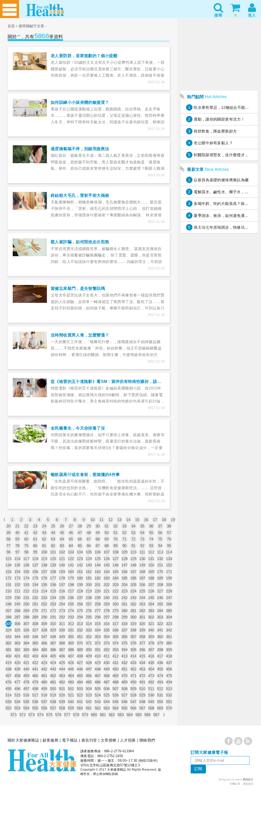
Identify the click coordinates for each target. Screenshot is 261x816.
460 (35, 675)
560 (80, 708)
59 (17, 539)
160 (71, 571)
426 (71, 662)
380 (169, 643)
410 (98, 656)
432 (124, 662)
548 (142, 702)
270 (35, 610)
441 (35, 669)
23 (35, 526)
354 (106, 636)
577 (67, 715)
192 (17, 584)
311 (62, 623)
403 (35, 656)
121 (62, 558)
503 (80, 689)
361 (169, 636)
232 (35, 597)
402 (26, 656)
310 (53, 623)
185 (124, 578)
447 (89, 669)
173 (17, 578)
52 (124, 532)
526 (115, 695)
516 (26, 695)
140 (62, 565)
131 (151, 558)
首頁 (11, 26)
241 (115, 597)
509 (133, 689)
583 (121, 715)
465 (80, 675)
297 (106, 617)
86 (89, 545)
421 (26, 662)
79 (26, 545)
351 (80, 636)
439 (17, 669)
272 (53, 610)
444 (62, 669)
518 (44, 695)
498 (35, 689)
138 (44, 565)
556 (44, 708)
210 (8, 591)
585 (138, 715)
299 (124, 617)
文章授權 (108, 740)
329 (53, 630)
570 (169, 708)
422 (35, 662)
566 (133, 708)
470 (124, 675)
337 (124, 630)
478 (26, 682)
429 (98, 662)
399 (169, 649)
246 (160, 597)
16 (146, 519)
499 (44, 689)
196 (53, 584)
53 (133, 532)
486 (98, 682)
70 (115, 539)
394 (124, 649)
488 (115, 682)
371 (89, 643)
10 (92, 519)
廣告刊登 (89, 740)
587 (156, 715)
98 (26, 552)
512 (160, 689)
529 (142, 695)
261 (124, 604)
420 (17, 662)
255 (71, 604)
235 (62, 597)
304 (169, 617)
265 (160, 604)
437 (169, 662)
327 (35, 630)
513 (169, 689)
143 (89, 565)
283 (151, 610)
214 (44, 591)
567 (142, 708)
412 (115, 656)
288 (26, 617)
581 (103, 715)
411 (106, 656)
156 (35, 571)
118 (35, 558)
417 (160, 656)
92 (142, 545)
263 (142, 604)
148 (133, 565)
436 (160, 662)
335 (106, 630)
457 (8, 675)
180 (80, 578)
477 (17, 682)
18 (164, 519)
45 (62, 532)
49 (98, 532)
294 (80, 617)
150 (151, 565)
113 (160, 552)
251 (35, 604)
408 (80, 656)
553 (17, 708)
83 (62, 545)
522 (80, 695)
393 (115, 649)
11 (101, 519)
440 (26, 669)
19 (173, 519)
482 (62, 682)
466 (89, 675)
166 (124, 571)
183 (106, 578)
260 (115, 604)
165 (115, 571)
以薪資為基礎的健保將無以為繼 (221, 180)
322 (160, 623)
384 (35, 649)
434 (142, 662)
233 (44, 597)
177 (53, 578)
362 (8, 643)
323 (169, 623)
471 (133, 675)
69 (107, 539)
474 (160, 675)
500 (53, 689)
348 (53, 636)
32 (115, 526)
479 (35, 682)
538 (53, 702)
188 (151, 578)
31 (107, 526)
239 (98, 597)
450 (115, 669)
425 (62, 662)
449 (106, 669)
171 (169, 571)
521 (71, 695)
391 (98, 649)
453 (142, 669)
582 (112, 715)
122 (71, 558)
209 (169, 584)
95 (169, 545)
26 (62, 526)
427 (80, 662)
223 (124, 591)
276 (89, 610)
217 (71, 591)
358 (142, 636)
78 (17, 545)
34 (133, 526)
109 (124, 552)
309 (44, 623)
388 (71, 649)
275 (80, 610)
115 (8, 558)
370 (80, 643)
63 (53, 539)
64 (62, 539)
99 (35, 552)
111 (142, 552)
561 (89, 708)
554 (26, 708)
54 (142, 532)
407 (71, 656)
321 (151, 623)
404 (44, 656)
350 (71, 636)
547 (133, 702)
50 (107, 532)
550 (160, 702)
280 (124, 610)
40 (17, 532)
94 (160, 545)
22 (26, 526)
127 (115, 558)
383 (26, 649)
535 (26, 702)
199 (80, 584)
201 (98, 584)
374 (115, 643)
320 (142, 623)
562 (98, 708)
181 (89, 578)
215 (53, 591)
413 (124, 656)
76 (169, 539)
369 (71, 643)
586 (147, 715)
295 (89, 617)
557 (53, 708)
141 (71, 565)
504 (89, 689)
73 (142, 539)
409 (89, 656)
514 (8, 695)
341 (160, 630)
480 (44, 682)
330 (62, 630)
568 (151, 708)
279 (115, 610)
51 (115, 532)
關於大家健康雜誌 (23, 740)
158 (53, 571)
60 (26, 539)
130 (142, 558)
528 (133, 695)
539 (62, 702)
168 (142, 571)
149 (142, 565)
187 (142, 578)
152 (169, 565)
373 (106, 643)
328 (44, 630)
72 (133, 539)
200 (89, 584)
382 (17, 649)
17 (155, 519)
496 (17, 689)
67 (89, 539)
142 (80, 565)
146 (115, 565)
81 (44, 545)
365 (35, 643)
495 (8, 689)
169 (151, 571)
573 (31, 715)
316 (106, 623)
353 (98, 636)
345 (26, 636)
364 (26, 643)
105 (89, 552)
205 (133, 584)
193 (26, 584)
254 (62, 604)
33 (124, 526)
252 (44, 604)
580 (94, 715)
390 (89, 649)
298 (115, 617)
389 (80, 649)
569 (160, 708)
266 (169, 604)
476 (8, 682)
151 (160, 565)
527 (124, 695)
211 (17, 591)
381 (8, 649)
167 (133, 571)
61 (35, 539)
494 (169, 682)
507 (115, 689)
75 (160, 539)
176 (44, 578)
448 (98, 669)
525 (106, 695)
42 (35, 532)
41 (26, 532)
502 (71, 689)
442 (44, 669)
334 (98, 630)
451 (124, 669)
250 (26, 604)
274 (71, 610)
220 (98, 591)
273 (62, 610)
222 (115, 591)
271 (44, 610)
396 (142, 649)
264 (151, 604)
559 (71, 708)
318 (124, 623)
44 (53, 532)
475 (169, 675)
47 (80, 532)
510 (142, 689)
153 (8, 571)
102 (62, 552)
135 (17, 565)
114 (169, 552)
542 (89, 702)
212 (26, 591)
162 (89, 571)
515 (17, 695)
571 (13, 715)
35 (142, 526)
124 (89, 558)
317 (115, 623)
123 (80, 558)
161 (80, 571)
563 (106, 708)
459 (26, 675)
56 (160, 532)
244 (142, 597)
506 (106, 689)
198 (71, 584)
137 (35, 565)
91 (133, 545)
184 (115, 578)
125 (98, 558)
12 (110, 519)
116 (17, 558)
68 (98, 539)
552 (8, 708)
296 (98, 617)
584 (129, 715)
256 (80, 604)
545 (115, 702)
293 (71, 617)
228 (169, 591)
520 (62, 695)
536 (35, 702)
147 (124, 565)
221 (106, 591)
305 (8, 623)
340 (151, 630)
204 (124, 584)
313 (80, 623)
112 (151, 552)
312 (71, 623)
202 (106, 584)
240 (106, 597)
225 (142, 591)
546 (124, 702)
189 (160, 578)
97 (17, 552)
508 (124, 689)
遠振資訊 (248, 783)
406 (62, 656)
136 (26, 565)
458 (17, 675)
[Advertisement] (219, 378)
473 (151, 675)
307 (26, 623)
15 (137, 519)
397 (151, 649)
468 (106, 675)
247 (169, 597)
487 (106, 682)
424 (53, 662)
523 (89, 695)
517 (35, 695)
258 (98, 604)
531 (160, 695)
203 (115, 584)
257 (89, 604)
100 (44, 552)
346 (35, 636)
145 (106, 565)
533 (8, 702)
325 (17, 630)
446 (80, 669)
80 (35, 545)
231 (26, 597)
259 (106, 604)
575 (49, 715)
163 (98, 571)
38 (169, 526)
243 (133, 597)
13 (119, 519)
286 (8, 617)
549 (151, 702)
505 (98, 689)
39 (8, 532)
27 (71, 526)
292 (62, 617)
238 (89, 597)
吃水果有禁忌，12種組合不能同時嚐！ (227, 107)
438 (8, 669)
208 (160, 584)
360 (160, 636)
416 (151, 656)
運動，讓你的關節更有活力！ (219, 119)
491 (142, 682)
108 (115, 552)
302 (151, 617)
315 (98, 623)
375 (124, 643)
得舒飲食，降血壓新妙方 (215, 131)
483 (71, 682)
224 (133, 591)
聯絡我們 (147, 740)
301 (142, 617)
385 (44, 649)
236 (71, 597)
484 (80, 682)
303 (160, 617)
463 (62, 675)
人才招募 (128, 740)
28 (80, 526)
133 (169, 558)
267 (8, 610)
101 (53, 552)
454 (151, 669)
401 (17, 656)
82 (53, 545)
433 (133, 662)
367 (53, 643)
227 (160, 591)
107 (106, 552)
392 (106, 649)
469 (115, 675)
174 (26, 578)
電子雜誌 (70, 740)
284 (160, 610)
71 (124, 539)
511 (151, 689)
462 (53, 675)
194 (35, 584)
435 (151, 662)
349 (62, 636)
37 (160, 526)
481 (53, 682)
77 (8, 545)
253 (53, 604)
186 (133, 578)
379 (160, 643)
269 (26, 610)
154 (17, 571)
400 (8, 656)
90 (124, 545)
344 (17, 636)
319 (133, 623)
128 (124, 558)
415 (142, 656)
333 (89, 630)
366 (44, 643)
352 (89, 636)
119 (44, 558)
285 (169, 610)
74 (151, 539)
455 (160, 669)
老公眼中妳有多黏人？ (213, 143)
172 (8, 578)
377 (142, 643)
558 (62, 708)
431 (115, 662)
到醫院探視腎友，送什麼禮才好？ (223, 155)
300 (133, 617)
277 (98, 610)
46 (71, 532)
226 (151, 591)
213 (35, 591)
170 (160, 571)
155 (26, 571)
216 (62, 591)
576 (58, 715)
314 (89, 623)
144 (98, 565)
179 (71, 578)
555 (35, 708)
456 (169, 669)
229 (8, 597)
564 (115, 708)
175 (35, 578)
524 (98, 695)
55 (151, 532)
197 (62, 584)
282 (142, 610)
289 (35, 617)
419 (8, 662)
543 (98, 702)
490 (133, 682)
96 (8, 552)
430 (106, 662)
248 (8, 604)
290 (44, 617)
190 (169, 578)
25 (53, 526)
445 (71, 669)
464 (71, 675)
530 (151, 695)
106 (98, 552)
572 (22, 715)
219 (89, 591)
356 (124, 636)
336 (115, 630)
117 (26, 558)
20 (8, 526)
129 (133, 558)
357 (133, 636)
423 (44, 662)
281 (133, 610)
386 (53, 649)
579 (85, 715)
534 (17, 702)
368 (62, 643)
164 (106, 571)
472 (142, 675)
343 (8, 636)
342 (169, 630)
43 (44, 532)
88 (107, 545)
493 (160, 682)
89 (115, 545)
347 (44, 636)
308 (35, 623)
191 (8, 584)
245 (151, 597)
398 (160, 649)
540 (71, 702)
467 (98, 675)
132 (160, 558)
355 (115, 636)
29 (89, 526)
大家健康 (42, 760)
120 (53, 558)
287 (17, 617)
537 (44, 702)
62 (44, 539)
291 (53, 617)
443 (53, 669)
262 (133, 604)
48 (89, 532)
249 (17, 604)
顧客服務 (50, 740)
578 (76, 715)
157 (44, 571)
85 (80, 545)
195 (44, 584)
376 (133, 643)
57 (169, 532)
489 (124, 682)
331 (71, 630)
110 (133, 552)
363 (17, 643)
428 (89, 662)
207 (151, 584)
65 (71, 539)
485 (89, 682)
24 (44, 526)
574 (40, 715)
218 (80, 591)
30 (98, 526)
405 (53, 656)
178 (62, 578)
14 (128, 519)
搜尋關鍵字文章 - (33, 26)
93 (151, 545)
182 (98, 578)
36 (151, 526)
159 (62, 571)
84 (71, 545)
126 (106, 558)
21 (17, 526)
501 (62, 689)
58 (8, 539)
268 (17, 610)
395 (133, 649)
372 (98, 643)
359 (151, 636)
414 (133, 656)
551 (169, 702)
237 (80, 597)
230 (17, 597)
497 (26, 689)
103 (71, 552)
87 (98, 545)
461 (44, 675)
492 (151, 682)
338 (133, 630)
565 (124, 708)
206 (142, 584)
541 (80, 702)
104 (80, 552)
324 (8, 630)
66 (80, 539)
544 (106, 702)
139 (53, 565)
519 (53, 695)
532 (169, 695)
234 (53, 597)
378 (151, 643)
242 (124, 597)
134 (8, 565)
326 (26, 630)
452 (133, 669)
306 (17, 623)
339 (142, 630)
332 (80, 630)
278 (106, 610)
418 (169, 656)
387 (62, 649)
